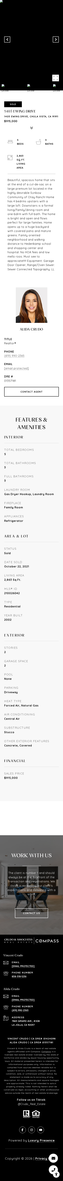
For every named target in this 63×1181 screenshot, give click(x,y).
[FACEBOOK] (22, 1130)
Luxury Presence (41, 1140)
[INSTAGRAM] (31, 1130)
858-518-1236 (19, 976)
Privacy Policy (46, 1158)
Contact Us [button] (31, 913)
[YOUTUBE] (40, 1130)
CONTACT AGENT (31, 391)
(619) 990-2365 (14, 355)
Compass (46, 1051)
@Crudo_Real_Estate (31, 1104)
